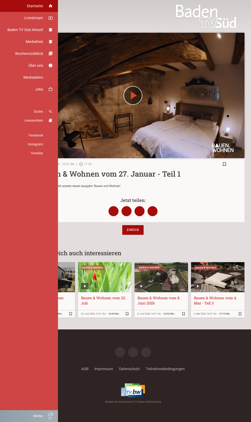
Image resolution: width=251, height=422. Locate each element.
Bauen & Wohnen (92, 267)
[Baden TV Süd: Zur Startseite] (206, 16)
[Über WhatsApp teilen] (140, 211)
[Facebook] (120, 352)
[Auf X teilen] (127, 211)
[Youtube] (146, 352)
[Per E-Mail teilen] (153, 211)
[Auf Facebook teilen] (114, 211)
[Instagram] (133, 352)
